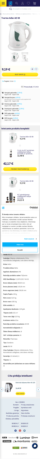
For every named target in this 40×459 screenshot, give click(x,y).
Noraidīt (20, 250)
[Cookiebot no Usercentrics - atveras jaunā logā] (30, 208)
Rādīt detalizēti (29, 239)
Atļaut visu (20, 244)
